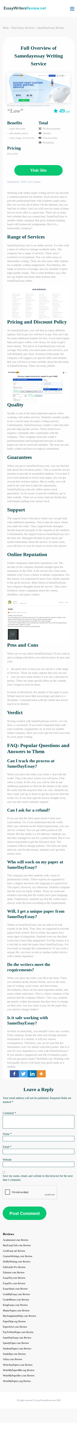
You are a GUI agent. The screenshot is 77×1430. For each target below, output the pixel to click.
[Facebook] (14, 1073)
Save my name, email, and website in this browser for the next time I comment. (38, 1177)
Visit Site (38, 170)
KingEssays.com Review (15, 1305)
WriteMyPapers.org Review (17, 1381)
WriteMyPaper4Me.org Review (18, 1370)
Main (6, 27)
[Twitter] (23, 1073)
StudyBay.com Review (14, 1354)
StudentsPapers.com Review (17, 1348)
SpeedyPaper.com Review (16, 1343)
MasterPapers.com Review (16, 1310)
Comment (9, 1113)
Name (7, 1133)
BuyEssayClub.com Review (17, 1245)
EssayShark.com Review (15, 1288)
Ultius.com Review (12, 1359)
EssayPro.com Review (14, 1283)
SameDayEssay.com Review (17, 1337)
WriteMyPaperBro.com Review (19, 1375)
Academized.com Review (15, 1240)
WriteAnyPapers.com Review (18, 1365)
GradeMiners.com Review (16, 1299)
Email (7, 1146)
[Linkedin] (32, 1073)
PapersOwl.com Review (15, 1326)
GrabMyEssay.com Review (16, 1294)
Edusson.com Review (14, 1272)
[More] (41, 1073)
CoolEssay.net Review (14, 1251)
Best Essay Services (23, 27)
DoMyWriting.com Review (16, 1261)
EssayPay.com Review (14, 1278)
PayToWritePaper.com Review (18, 1332)
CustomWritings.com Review (17, 1256)
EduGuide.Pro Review (14, 1267)
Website (7, 1159)
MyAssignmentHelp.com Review (19, 1316)
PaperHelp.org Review (14, 1321)
